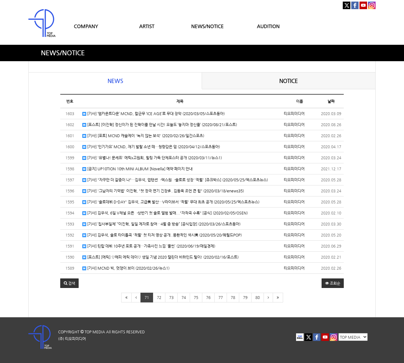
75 (196, 297)
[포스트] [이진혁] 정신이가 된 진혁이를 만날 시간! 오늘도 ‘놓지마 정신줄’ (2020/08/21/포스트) (161, 124)
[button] (69, 283)
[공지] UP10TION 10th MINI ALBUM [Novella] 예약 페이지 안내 (139, 169)
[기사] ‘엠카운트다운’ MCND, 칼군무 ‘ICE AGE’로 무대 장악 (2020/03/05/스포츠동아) (155, 113)
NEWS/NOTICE (207, 26)
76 (208, 297)
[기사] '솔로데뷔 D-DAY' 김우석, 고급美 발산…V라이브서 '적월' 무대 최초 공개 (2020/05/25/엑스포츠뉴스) (172, 202)
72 (159, 297)
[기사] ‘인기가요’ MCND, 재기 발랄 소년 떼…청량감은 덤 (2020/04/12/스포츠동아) (153, 146)
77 (220, 297)
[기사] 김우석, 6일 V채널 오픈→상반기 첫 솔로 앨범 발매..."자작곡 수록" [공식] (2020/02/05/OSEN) (167, 213)
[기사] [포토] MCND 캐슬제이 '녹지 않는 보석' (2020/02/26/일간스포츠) (145, 135)
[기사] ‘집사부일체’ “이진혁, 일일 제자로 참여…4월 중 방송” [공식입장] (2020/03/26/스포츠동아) (163, 224)
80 (257, 297)
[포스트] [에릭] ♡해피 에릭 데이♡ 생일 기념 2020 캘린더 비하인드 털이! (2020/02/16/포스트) (162, 257)
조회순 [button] (334, 283)
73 (171, 297)
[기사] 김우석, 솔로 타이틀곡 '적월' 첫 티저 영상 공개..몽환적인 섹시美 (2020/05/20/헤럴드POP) (164, 235)
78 (233, 297)
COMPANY (86, 26)
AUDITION (268, 26)
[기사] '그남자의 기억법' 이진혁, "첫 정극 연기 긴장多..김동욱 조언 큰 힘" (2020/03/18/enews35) (165, 191)
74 (183, 297)
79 (245, 297)
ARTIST (146, 26)
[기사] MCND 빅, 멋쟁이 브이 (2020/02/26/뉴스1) (127, 268)
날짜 (331, 101)
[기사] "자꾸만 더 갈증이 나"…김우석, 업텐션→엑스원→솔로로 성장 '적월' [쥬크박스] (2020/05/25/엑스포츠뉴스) (177, 180)
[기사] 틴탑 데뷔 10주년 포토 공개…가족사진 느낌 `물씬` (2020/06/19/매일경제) (150, 246)
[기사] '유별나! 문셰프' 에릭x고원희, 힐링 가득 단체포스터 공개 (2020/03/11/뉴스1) (154, 157)
